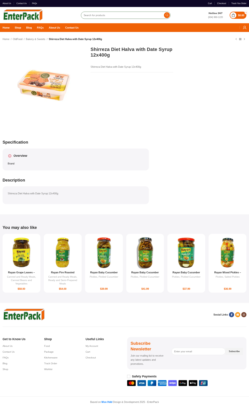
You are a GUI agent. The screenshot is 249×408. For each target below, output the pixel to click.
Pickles (93, 276)
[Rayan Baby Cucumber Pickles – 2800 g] (145, 252)
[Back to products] (240, 39)
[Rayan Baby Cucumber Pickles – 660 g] (186, 252)
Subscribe (234, 351)
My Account (92, 346)
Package (49, 351)
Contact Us (9, 351)
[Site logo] (23, 14)
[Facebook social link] (231, 314)
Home (6, 39)
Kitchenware (51, 357)
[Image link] (24, 314)
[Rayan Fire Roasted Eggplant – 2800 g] (62, 252)
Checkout (91, 357)
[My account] (244, 27)
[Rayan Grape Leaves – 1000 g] (21, 252)
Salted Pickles (232, 276)
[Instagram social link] (243, 314)
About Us (7, 346)
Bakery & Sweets (35, 39)
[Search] (167, 15)
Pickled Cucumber (108, 276)
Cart (88, 351)
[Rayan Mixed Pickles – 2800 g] (227, 252)
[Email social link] (237, 314)
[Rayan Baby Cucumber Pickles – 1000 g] (104, 252)
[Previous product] (236, 39)
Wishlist (48, 369)
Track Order (50, 363)
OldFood (17, 39)
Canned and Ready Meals (21, 276)
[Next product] (244, 39)
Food (47, 346)
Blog (5, 363)
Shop (5, 369)
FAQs (6, 357)
